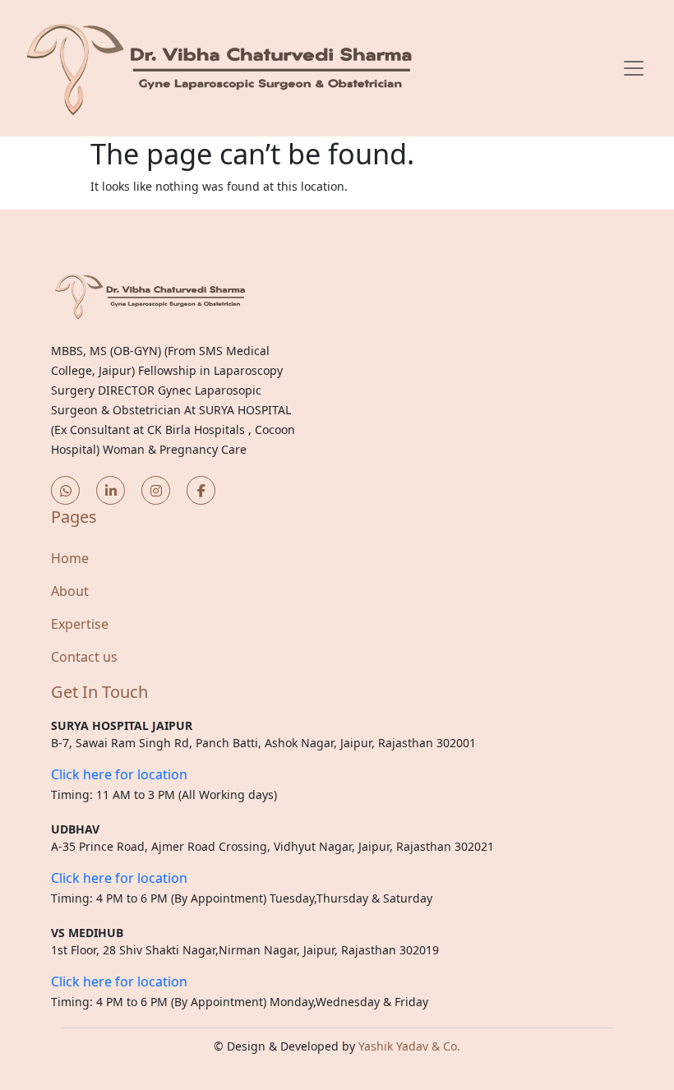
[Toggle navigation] (634, 68)
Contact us (84, 657)
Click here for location (119, 774)
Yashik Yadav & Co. (409, 1046)
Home (70, 558)
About (70, 591)
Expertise (79, 624)
